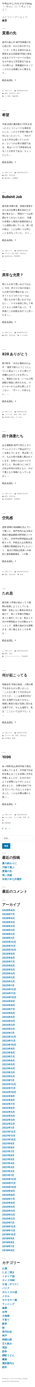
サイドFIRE (18, 817)
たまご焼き (8, 817)
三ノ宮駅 (7, 96)
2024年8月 (8, 1005)
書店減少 (7, 178)
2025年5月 (8, 969)
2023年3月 (8, 1072)
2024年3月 (8, 1024)
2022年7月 (8, 1103)
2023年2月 (8, 1076)
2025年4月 (8, 973)
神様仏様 (7, 1339)
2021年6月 (8, 1155)
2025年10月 (9, 949)
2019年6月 (8, 1250)
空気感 (7, 518)
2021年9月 (8, 1143)
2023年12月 (9, 1036)
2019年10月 (9, 1234)
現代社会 (12, 93)
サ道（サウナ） (11, 1284)
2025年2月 (8, 981)
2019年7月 (8, 1246)
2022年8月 (8, 1099)
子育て (6, 1319)
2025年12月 (9, 941)
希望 (5, 115)
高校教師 (17, 256)
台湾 (4, 1311)
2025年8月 (8, 957)
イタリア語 (8, 414)
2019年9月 (8, 1238)
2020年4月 (8, 1210)
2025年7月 (8, 961)
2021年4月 (8, 1163)
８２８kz (19, 417)
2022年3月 (8, 1119)
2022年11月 (9, 1088)
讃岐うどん (8, 1355)
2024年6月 (8, 1013)
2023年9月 (8, 1048)
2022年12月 (9, 1084)
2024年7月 (8, 1009)
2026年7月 (8, 914)
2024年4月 (8, 1020)
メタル (6, 1296)
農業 (4, 1359)
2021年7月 (8, 1151)
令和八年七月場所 (12, 879)
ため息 (7, 593)
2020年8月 (8, 1194)
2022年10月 (9, 1092)
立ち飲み (7, 1343)
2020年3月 (8, 1214)
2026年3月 (8, 930)
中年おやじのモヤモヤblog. (17, 3)
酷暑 (13, 738)
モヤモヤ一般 (9, 253)
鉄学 (4, 1367)
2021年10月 (9, 1139)
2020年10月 (9, 1187)
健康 (4, 1307)
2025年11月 (9, 945)
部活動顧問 (8, 499)
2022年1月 (8, 1127)
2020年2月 (8, 1218)
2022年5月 (8, 1111)
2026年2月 (8, 934)
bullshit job (8, 256)
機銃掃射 (15, 96)
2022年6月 (8, 1107)
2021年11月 (8, 1135)
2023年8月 (8, 1052)
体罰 (21, 574)
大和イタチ (8, 91)
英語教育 (25, 656)
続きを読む (7, 80)
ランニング (8, 1303)
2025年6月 (8, 965)
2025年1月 (8, 985)
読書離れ (15, 178)
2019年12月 (9, 1226)
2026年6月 (8, 918)
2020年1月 (8, 1222)
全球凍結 (7, 738)
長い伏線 (7, 875)
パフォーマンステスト (12, 656)
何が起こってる (14, 675)
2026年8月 (8, 910)
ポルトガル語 (9, 1292)
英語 (20, 414)
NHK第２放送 (9, 417)
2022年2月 (8, 1123)
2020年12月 (9, 1179)
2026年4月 (8, 926)
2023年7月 (8, 1056)
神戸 (18, 93)
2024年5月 (8, 1016)
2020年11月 (9, 1183)
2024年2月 (8, 1028)
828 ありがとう (15, 354)
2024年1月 (8, 1032)
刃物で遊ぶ (8, 867)
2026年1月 (8, 937)
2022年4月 (8, 1115)
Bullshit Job (12, 197)
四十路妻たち (13, 436)
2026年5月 (8, 922)
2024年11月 (9, 993)
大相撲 (5, 1315)
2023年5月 (8, 1064)
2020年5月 (8, 1206)
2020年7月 (8, 1198)
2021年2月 (8, 1171)
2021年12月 (9, 1131)
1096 (6, 757)
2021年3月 (8, 1167)
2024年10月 (9, 997)
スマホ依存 (24, 335)
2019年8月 (8, 1242)
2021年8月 (8, 1147)
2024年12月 (9, 989)
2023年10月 (9, 1044)
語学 (24, 414)
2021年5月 (8, 1159)
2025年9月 (8, 953)
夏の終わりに (9, 863)
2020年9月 (8, 1190)
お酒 (4, 1268)
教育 (6, 93)
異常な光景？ (12, 275)
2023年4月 (8, 1068)
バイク (6, 1288)
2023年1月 (8, 1080)
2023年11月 (9, 1040)
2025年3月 (8, 977)
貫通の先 (9, 33)
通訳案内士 (8, 1363)
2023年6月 (8, 1060)
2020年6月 (8, 1202)
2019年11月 (8, 1230)
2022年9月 (8, 1096)
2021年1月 (8, 1175)
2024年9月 (8, 1001)
